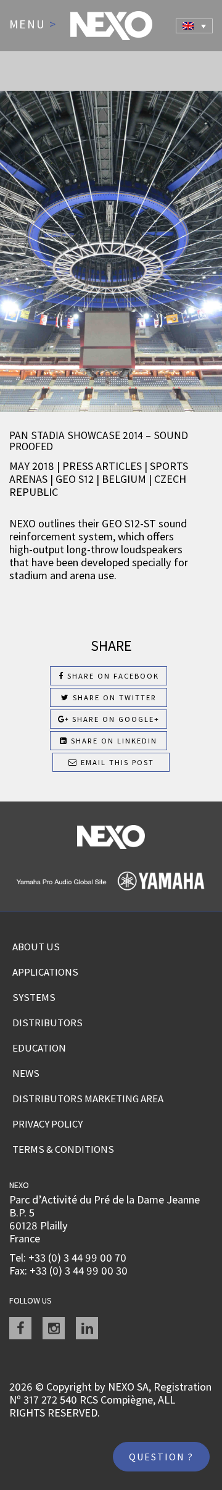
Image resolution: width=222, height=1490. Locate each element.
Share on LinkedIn (112, 740)
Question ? (161, 1456)
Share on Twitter (113, 697)
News (25, 1073)
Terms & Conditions (63, 1149)
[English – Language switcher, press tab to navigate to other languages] (194, 26)
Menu (33, 25)
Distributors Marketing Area (87, 1098)
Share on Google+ (114, 719)
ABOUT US (36, 946)
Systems (34, 997)
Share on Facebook (111, 675)
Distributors (47, 1022)
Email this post (116, 762)
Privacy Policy (47, 1124)
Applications (45, 972)
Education (39, 1048)
